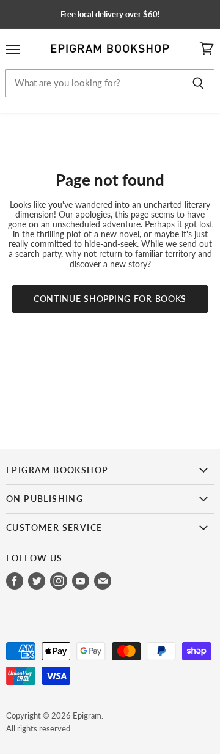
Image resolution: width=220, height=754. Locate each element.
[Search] (198, 83)
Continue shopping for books (110, 299)
